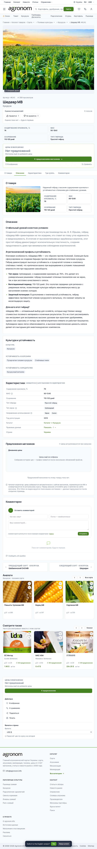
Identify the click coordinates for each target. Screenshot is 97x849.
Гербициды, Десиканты (36, 16)
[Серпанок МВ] (79, 592)
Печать (12, 718)
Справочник (46, 2)
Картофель (78, 16)
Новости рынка (56, 788)
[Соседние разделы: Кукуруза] (67, 22)
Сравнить (88, 164)
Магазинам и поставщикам (14, 828)
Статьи (35, 2)
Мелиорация (55, 769)
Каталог (16, 2)
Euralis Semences (10, 658)
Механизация (55, 766)
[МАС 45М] (48, 642)
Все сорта (89, 577)
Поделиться (14, 713)
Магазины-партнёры (58, 803)
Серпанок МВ (72, 605)
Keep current (64, 844)
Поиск (52, 810)
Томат (15, 16)
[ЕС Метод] (17, 642)
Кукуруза (25, 16)
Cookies (83, 846)
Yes (53, 844)
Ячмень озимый (9, 799)
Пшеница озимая (10, 784)
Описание (20, 173)
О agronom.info (9, 821)
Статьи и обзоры (56, 784)
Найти (68, 9)
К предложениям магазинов (47, 159)
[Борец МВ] (48, 592)
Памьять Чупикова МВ (14, 605)
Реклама (6, 832)
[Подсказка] (12, 394)
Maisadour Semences (43, 658)
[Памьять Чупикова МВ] (17, 592)
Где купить (49, 173)
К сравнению (14, 708)
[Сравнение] (85, 9)
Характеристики (34, 173)
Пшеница (89, 16)
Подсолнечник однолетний (13, 792)
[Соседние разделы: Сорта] (33, 22)
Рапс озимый (8, 803)
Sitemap (91, 846)
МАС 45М (39, 655)
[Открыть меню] (4, 9)
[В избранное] (29, 583)
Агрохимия (54, 762)
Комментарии (63, 173)
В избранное (12, 164)
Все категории (56, 773)
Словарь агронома (57, 795)
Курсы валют (55, 807)
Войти (51, 534)
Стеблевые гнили (42, 360)
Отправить (83, 534)
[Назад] (74, 577)
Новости (26, 2)
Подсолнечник (56, 16)
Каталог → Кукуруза (52, 423)
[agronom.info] (20, 9)
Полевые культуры (45, 22)
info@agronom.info (14, 771)
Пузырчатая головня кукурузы (19, 360)
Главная (7, 2)
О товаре (8, 173)
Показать (49, 427)
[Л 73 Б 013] (79, 642)
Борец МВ (39, 605)
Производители (56, 799)
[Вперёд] (80, 577)
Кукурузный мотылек (15, 372)
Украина (47, 432)
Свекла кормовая (10, 795)
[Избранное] (79, 9)
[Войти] (91, 9)
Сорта (29, 22)
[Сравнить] (29, 587)
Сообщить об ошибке (17, 556)
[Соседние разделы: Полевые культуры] (54, 22)
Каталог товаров (18, 22)
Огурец (68, 16)
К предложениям (48, 691)
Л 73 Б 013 (70, 655)
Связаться (7, 836)
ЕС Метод (8, 655)
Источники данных (10, 825)
